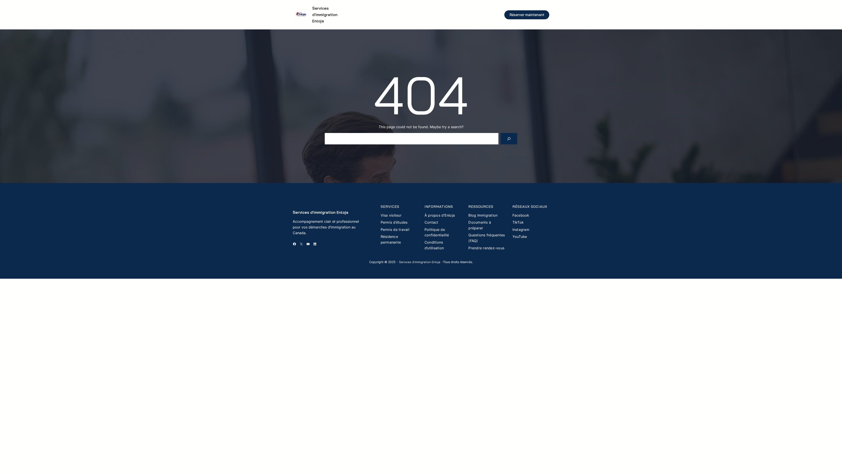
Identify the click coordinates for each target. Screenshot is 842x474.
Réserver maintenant (527, 15)
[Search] (509, 138)
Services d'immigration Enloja (324, 14)
